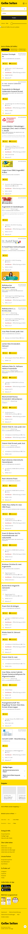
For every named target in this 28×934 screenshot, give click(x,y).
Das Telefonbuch (5, 862)
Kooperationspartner (6, 859)
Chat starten (13, 63)
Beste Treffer (5, 49)
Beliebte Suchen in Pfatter (7, 813)
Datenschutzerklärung (15, 912)
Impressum (4, 912)
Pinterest (3, 875)
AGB (18, 914)
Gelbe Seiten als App (6, 848)
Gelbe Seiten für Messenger (8, 850)
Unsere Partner (6, 856)
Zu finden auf (5, 868)
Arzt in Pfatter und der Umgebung (10, 806)
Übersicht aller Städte (6, 838)
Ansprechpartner (5, 834)
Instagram (3, 871)
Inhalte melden (5, 917)
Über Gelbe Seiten (7, 843)
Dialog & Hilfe (5, 831)
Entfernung (22, 49)
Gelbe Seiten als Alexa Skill (8, 852)
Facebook (3, 873)
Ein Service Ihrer (7, 928)
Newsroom (4, 846)
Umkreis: (4, 23)
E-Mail (5, 63)
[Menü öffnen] (26, 3)
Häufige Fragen (5, 836)
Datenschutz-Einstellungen (8, 914)
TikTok (2, 878)
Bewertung (14, 49)
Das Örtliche (4, 864)
